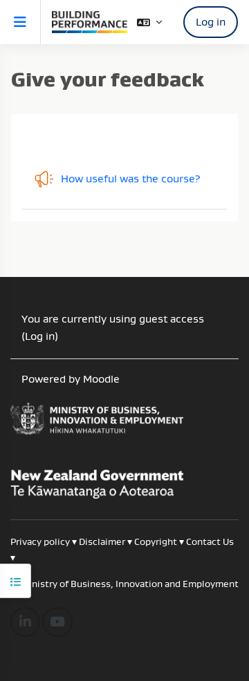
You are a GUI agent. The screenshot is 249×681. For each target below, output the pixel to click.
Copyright (156, 541)
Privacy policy (40, 541)
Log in (210, 21)
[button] (149, 22)
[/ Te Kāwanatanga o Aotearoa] (124, 425)
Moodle (101, 378)
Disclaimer (102, 541)
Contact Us (210, 541)
